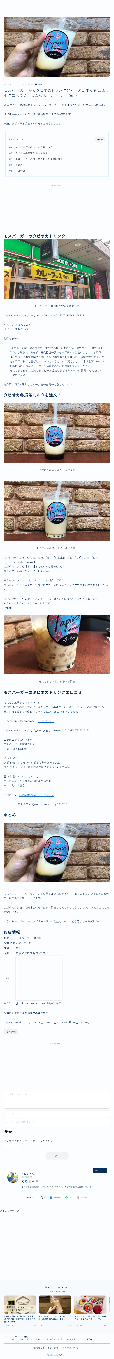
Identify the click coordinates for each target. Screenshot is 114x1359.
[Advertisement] (57, 210)
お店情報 (20, 170)
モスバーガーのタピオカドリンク (34, 147)
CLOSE (100, 139)
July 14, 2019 (46, 721)
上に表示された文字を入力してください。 (28, 1141)
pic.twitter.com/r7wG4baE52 (60, 711)
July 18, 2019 (59, 804)
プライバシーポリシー (71, 1348)
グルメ (17, 1337)
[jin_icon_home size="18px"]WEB (39, 1003)
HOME (7, 1337)
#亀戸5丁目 (10, 1032)
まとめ (19, 164)
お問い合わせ (53, 1348)
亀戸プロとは (38, 1348)
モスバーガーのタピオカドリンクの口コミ (39, 158)
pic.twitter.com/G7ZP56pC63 (36, 795)
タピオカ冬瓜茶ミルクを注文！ (32, 153)
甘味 (40, 84)
